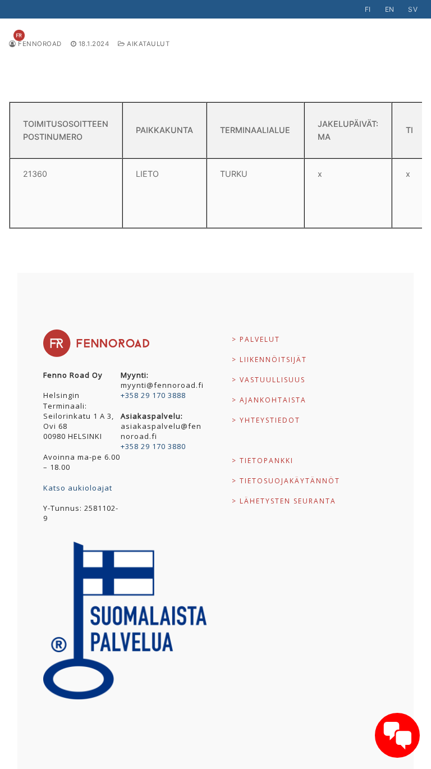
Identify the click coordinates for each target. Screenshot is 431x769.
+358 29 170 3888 (153, 395)
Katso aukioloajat (77, 488)
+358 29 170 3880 (153, 446)
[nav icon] (400, 35)
